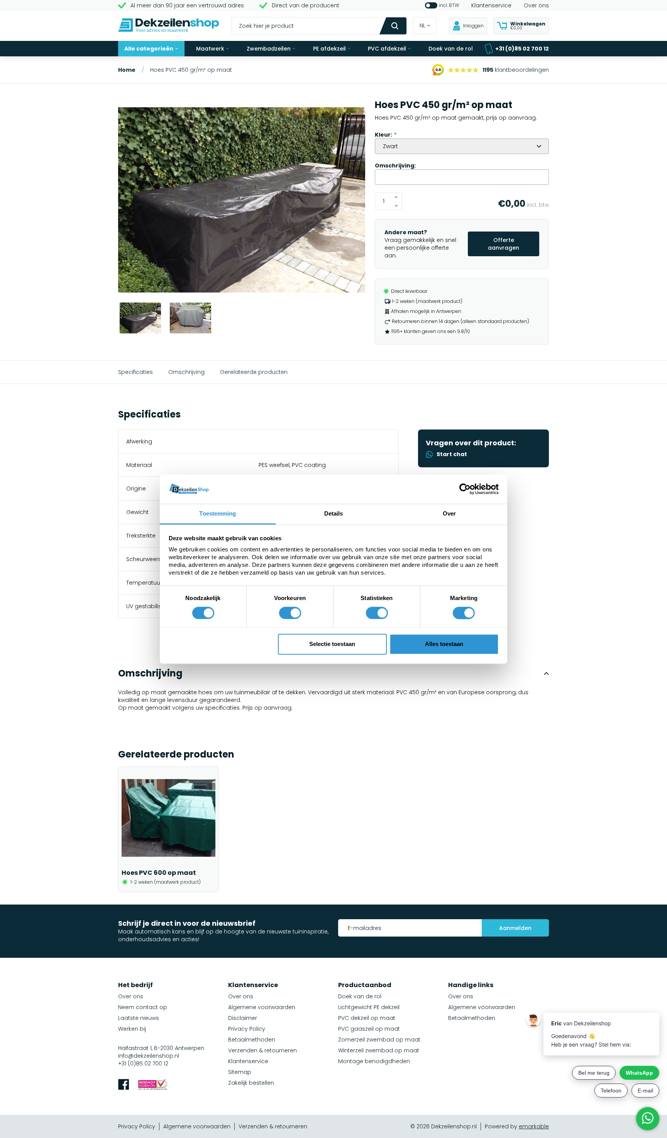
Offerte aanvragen (503, 244)
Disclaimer (242, 1018)
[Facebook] (123, 1085)
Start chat (452, 454)
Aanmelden (515, 928)
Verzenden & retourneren (262, 1050)
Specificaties (135, 372)
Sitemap (239, 1072)
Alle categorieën (148, 48)
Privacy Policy (246, 1029)
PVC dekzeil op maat (366, 1018)
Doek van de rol (450, 48)
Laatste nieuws (138, 1018)
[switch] (290, 613)
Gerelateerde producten (254, 372)
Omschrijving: (395, 165)
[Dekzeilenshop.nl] (168, 26)
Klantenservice (491, 5)
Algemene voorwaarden (261, 1007)
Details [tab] (333, 514)
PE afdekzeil (329, 48)
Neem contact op (142, 1007)
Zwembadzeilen (269, 48)
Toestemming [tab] (217, 514)
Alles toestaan (444, 644)
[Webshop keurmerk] (152, 1085)
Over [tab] (449, 514)
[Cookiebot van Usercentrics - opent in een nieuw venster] (465, 489)
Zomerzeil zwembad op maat (379, 1039)
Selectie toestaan (332, 644)
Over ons (536, 5)
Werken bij (132, 1029)
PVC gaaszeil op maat (369, 1029)
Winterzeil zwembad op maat (378, 1050)
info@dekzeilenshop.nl (148, 1056)
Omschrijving (186, 372)
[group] (242, 201)
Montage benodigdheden (374, 1061)
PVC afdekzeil (387, 48)
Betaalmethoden (251, 1039)
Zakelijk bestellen (251, 1083)
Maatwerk (210, 48)
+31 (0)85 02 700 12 (522, 48)
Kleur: (385, 135)
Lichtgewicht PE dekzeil (369, 1007)
